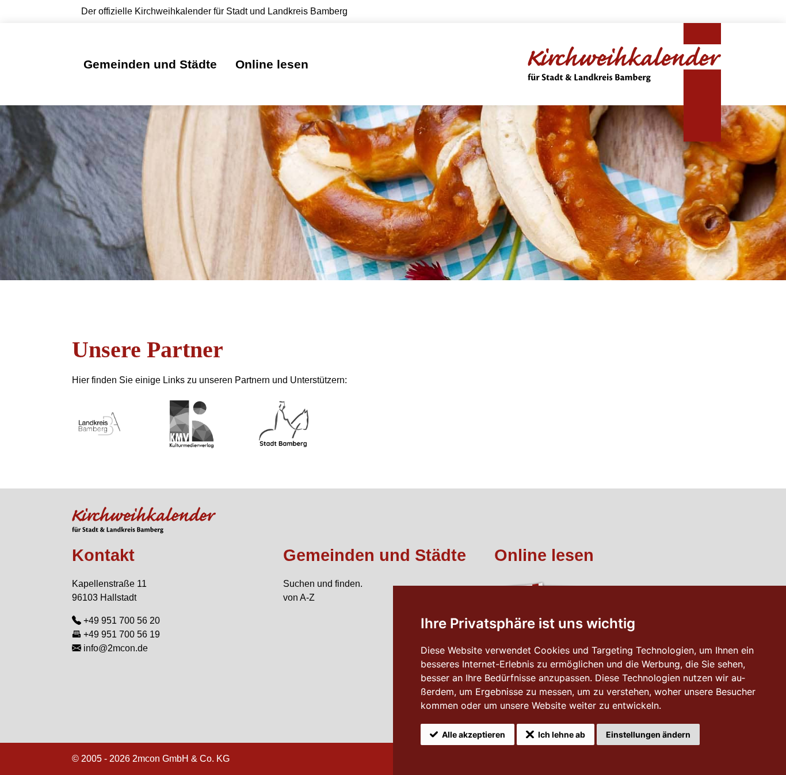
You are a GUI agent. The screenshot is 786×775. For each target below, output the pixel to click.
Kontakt (103, 555)
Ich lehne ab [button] (561, 734)
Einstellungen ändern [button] (648, 734)
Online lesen (271, 64)
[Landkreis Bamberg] (99, 424)
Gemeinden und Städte (150, 64)
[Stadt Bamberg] (283, 424)
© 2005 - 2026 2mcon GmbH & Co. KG (151, 758)
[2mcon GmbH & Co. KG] (191, 424)
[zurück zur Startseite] (624, 64)
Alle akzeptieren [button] (473, 734)
